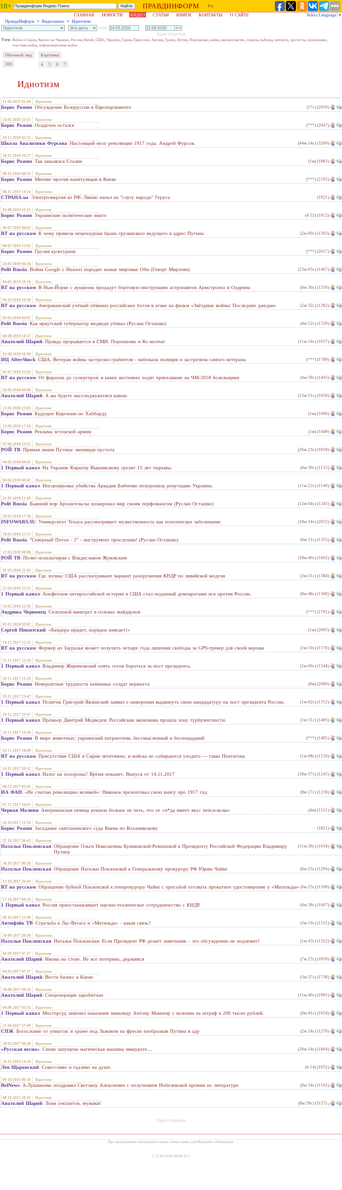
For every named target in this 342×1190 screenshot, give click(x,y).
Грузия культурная (55, 251)
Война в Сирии (24, 40)
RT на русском (18, 233)
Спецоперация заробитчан (74, 995)
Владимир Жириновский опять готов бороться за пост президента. (116, 666)
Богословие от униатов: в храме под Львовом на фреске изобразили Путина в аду (108, 1031)
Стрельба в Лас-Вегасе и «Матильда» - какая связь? (93, 923)
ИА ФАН (11, 792)
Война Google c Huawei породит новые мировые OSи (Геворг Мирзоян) (110, 269)
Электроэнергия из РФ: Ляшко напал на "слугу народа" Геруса (100, 197)
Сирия (127, 40)
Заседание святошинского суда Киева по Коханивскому (96, 828)
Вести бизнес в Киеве (69, 977)
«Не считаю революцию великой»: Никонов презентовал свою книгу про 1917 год (116, 792)
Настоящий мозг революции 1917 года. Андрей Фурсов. (132, 143)
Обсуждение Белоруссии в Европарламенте (83, 107)
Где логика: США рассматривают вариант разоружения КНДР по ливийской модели (131, 575)
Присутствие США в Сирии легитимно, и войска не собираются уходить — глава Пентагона (141, 756)
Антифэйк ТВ (17, 923)
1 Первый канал (20, 467)
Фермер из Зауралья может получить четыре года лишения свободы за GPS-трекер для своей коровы (151, 648)
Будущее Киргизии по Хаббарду (71, 413)
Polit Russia (14, 269)
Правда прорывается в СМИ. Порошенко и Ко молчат (105, 341)
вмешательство (233, 40)
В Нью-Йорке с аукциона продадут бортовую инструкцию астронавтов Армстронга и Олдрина (144, 287)
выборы (266, 40)
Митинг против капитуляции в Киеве (75, 179)
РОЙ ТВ (10, 449)
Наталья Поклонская (26, 846)
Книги (183, 14)
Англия (157, 40)
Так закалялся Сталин (58, 161)
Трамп (170, 40)
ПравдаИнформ (19, 21)
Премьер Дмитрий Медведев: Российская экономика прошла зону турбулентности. (134, 720)
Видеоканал (53, 21)
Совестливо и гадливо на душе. (77, 1067)
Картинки (50, 54)
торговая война (24, 45)
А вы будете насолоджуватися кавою (86, 395)
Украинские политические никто (71, 215)
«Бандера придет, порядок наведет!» (89, 630)
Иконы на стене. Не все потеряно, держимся (94, 959)
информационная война (58, 45)
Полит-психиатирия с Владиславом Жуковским (75, 557)
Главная (84, 14)
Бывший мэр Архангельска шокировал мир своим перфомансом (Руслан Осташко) (121, 503)
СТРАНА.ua (14, 197)
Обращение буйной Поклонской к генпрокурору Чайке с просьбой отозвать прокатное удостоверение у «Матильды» (168, 887)
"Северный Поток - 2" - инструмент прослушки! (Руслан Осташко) (104, 539)
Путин (182, 40)
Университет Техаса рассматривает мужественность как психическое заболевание (129, 521)
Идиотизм (81, 21)
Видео (137, 14)
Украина (113, 40)
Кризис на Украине (53, 40)
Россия (76, 40)
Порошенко (198, 40)
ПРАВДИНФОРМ (171, 6)
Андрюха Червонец (23, 612)
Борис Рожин (16, 107)
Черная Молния (19, 810)
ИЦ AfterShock (18, 359)
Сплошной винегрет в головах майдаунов (94, 612)
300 (8, 63)
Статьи (161, 14)
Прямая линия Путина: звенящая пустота (69, 449)
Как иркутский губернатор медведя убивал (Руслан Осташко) (98, 323)
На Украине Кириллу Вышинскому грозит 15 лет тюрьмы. (107, 467)
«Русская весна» (20, 1049)
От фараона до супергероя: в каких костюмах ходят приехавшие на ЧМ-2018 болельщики (138, 377)
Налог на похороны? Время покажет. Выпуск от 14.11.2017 (108, 774)
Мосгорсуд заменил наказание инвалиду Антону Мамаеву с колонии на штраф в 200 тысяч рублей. (153, 1013)
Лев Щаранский (20, 1067)
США (100, 40)
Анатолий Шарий (21, 341)
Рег (211, 5)
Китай (89, 40)
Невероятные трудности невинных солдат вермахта (92, 684)
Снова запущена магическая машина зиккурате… (97, 1049)
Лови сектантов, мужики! (73, 1103)
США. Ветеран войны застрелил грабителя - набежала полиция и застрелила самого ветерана (142, 359)
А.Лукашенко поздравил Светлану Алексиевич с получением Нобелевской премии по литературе (130, 1085)
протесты (297, 40)
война (214, 40)
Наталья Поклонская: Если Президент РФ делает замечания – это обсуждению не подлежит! (157, 941)
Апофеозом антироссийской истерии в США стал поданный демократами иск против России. (146, 594)
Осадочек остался (54, 125)
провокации (316, 40)
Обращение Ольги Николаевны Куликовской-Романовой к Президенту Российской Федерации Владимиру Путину (170, 849)
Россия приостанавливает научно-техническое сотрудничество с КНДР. (121, 905)
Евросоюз (141, 40)
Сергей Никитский (23, 630)
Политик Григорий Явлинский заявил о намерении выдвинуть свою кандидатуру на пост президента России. (163, 702)
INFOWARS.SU (18, 521)
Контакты (210, 14)
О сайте (239, 14)
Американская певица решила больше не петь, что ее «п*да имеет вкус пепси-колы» (135, 810)
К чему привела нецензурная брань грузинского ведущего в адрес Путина (121, 233)
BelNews (10, 1085)
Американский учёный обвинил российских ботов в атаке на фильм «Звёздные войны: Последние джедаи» (157, 305)
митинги (281, 40)
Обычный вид (18, 54)
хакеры (252, 40)
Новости (112, 14)
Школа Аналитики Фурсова (34, 143)
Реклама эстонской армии (63, 431)
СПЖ (7, 1031)
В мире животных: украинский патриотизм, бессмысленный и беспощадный (119, 738)
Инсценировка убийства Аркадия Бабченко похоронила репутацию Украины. (127, 485)
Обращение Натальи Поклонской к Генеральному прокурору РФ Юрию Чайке (140, 869)
